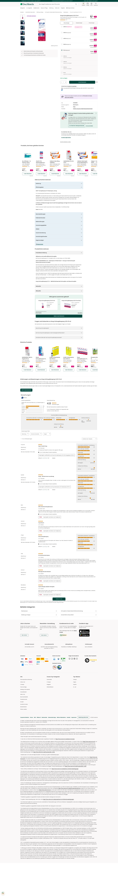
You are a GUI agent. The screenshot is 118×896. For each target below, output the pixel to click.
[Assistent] (2, 893)
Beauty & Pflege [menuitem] (44, 8)
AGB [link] (35, 717)
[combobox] (58, 4)
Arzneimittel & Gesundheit (30, 12)
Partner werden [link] (23, 709)
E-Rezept (22, 684)
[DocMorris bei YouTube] (77, 659)
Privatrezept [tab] (91, 23)
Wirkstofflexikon (50, 687)
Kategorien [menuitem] (22, 8)
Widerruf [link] (39, 717)
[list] (22, 30)
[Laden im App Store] (88, 631)
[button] (76, 125)
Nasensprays (65, 12)
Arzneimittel (49, 679)
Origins (74, 682)
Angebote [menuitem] (30, 8)
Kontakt (68, 717)
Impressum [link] (74, 717)
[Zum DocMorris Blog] (69, 659)
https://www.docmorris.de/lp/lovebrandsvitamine (69, 788)
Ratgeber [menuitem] (63, 8)
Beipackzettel (40, 244)
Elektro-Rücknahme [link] (61, 717)
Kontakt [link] (21, 701)
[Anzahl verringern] (61, 82)
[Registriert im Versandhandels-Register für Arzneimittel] (63, 660)
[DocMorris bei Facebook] (72, 659)
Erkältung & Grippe (40, 12)
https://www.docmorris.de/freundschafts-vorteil (44, 752)
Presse (31, 717)
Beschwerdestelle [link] (24, 696)
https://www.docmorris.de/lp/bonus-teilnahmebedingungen (65, 768)
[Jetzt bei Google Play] (88, 634)
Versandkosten (23, 692)
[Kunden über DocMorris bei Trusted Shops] (91, 660)
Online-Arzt (22, 682)
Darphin (75, 684)
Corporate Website (24, 717)
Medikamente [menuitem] (36, 8)
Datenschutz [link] (44, 717)
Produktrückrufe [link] (23, 699)
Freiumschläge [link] (23, 687)
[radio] (61, 26)
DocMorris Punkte (24, 704)
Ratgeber (49, 684)
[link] (54, 667)
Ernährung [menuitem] (51, 8)
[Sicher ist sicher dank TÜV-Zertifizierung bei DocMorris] (54, 659)
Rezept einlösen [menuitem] (71, 8)
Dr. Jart (74, 687)
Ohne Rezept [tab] (66, 23)
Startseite (22, 12)
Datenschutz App (52, 717)
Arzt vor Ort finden (89, 125)
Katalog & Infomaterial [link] (25, 689)
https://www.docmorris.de (89, 741)
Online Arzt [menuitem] (57, 8)
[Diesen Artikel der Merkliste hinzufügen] (97, 82)
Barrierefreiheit (23, 706)
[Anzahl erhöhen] (65, 82)
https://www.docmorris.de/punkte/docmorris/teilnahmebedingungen (58, 799)
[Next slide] (95, 162)
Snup (74, 106)
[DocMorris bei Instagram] (74, 659)
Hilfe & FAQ (22, 694)
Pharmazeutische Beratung (26, 679)
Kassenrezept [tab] (79, 23)
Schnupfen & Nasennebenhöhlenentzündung (53, 12)
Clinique (75, 679)
